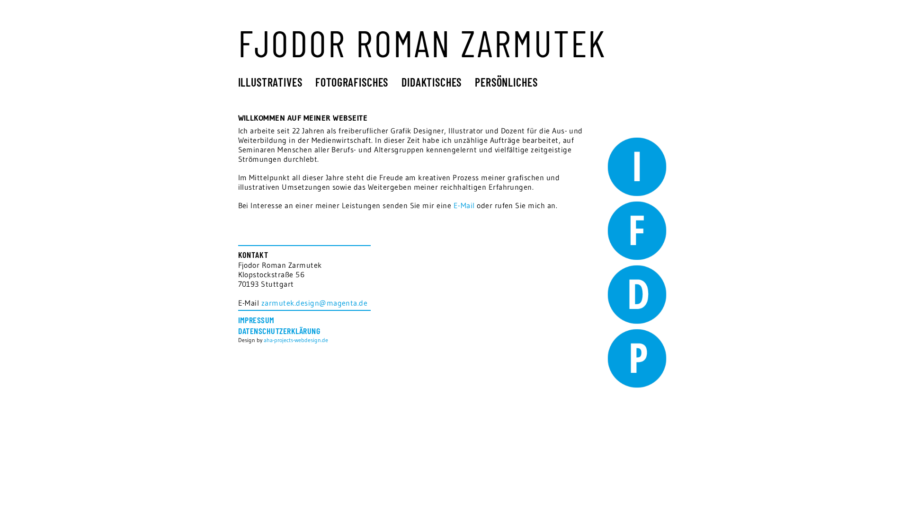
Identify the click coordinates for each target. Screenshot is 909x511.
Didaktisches (431, 82)
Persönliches (506, 82)
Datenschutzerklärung (279, 331)
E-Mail (464, 205)
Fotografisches (351, 82)
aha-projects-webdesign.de (296, 340)
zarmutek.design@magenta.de (314, 303)
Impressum (256, 320)
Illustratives (270, 82)
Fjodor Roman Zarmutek (422, 42)
